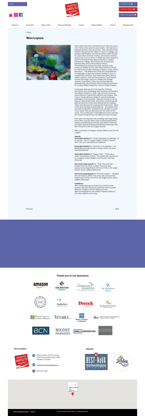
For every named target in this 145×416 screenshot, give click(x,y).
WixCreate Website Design (21, 411)
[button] (10, 15)
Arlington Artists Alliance (99, 130)
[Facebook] (21, 15)
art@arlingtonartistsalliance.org (48, 365)
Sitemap (33, 411)
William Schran (88, 68)
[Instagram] (16, 15)
